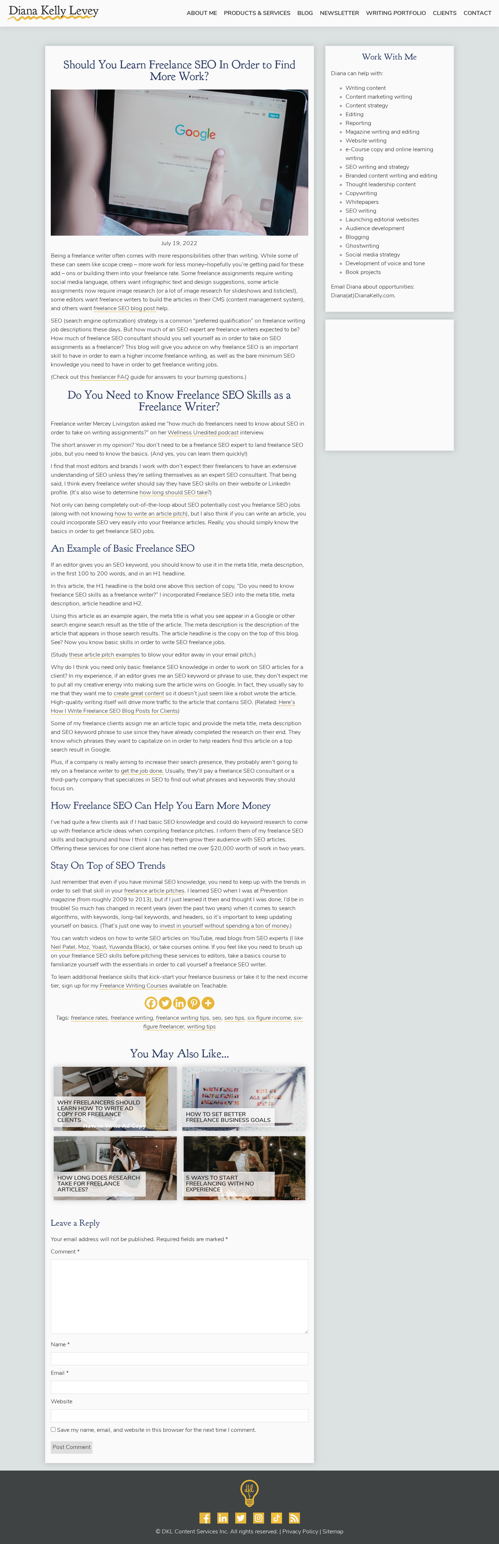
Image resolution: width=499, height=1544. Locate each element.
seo (216, 1018)
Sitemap (333, 1532)
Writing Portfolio (396, 13)
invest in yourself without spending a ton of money (224, 926)
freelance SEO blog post (125, 309)
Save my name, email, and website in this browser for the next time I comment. (156, 1430)
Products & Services (257, 13)
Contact (478, 13)
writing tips (201, 1027)
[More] (208, 1003)
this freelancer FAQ (104, 377)
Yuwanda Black (128, 947)
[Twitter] (165, 1003)
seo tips (234, 1018)
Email (60, 1373)
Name (60, 1345)
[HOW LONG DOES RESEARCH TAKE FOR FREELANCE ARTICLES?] (115, 1168)
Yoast (99, 947)
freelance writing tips (182, 1018)
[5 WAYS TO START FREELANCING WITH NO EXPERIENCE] (243, 1168)
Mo (82, 947)
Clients (445, 13)
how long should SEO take (173, 493)
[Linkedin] (179, 1003)
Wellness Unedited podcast (203, 433)
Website (61, 1402)
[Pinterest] (193, 1003)
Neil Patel (63, 947)
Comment (65, 1252)
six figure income (269, 1018)
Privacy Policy (300, 1532)
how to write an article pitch (150, 514)
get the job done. (142, 771)
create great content (139, 694)
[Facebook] (151, 1003)
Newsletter (339, 13)
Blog (305, 13)
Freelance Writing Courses (134, 986)
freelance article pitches (154, 891)
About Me (202, 13)
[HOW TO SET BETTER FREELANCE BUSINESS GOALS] (243, 1099)
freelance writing (132, 1018)
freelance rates (89, 1018)
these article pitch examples (104, 655)
